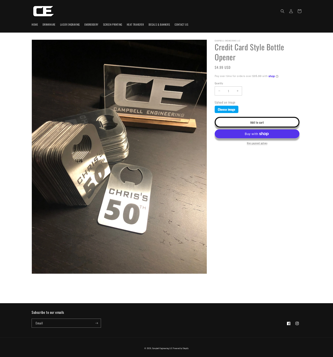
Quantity (219, 83)
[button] (282, 11)
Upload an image (225, 102)
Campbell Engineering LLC (162, 348)
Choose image (226, 109)
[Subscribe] (96, 323)
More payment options (257, 143)
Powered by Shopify (181, 348)
